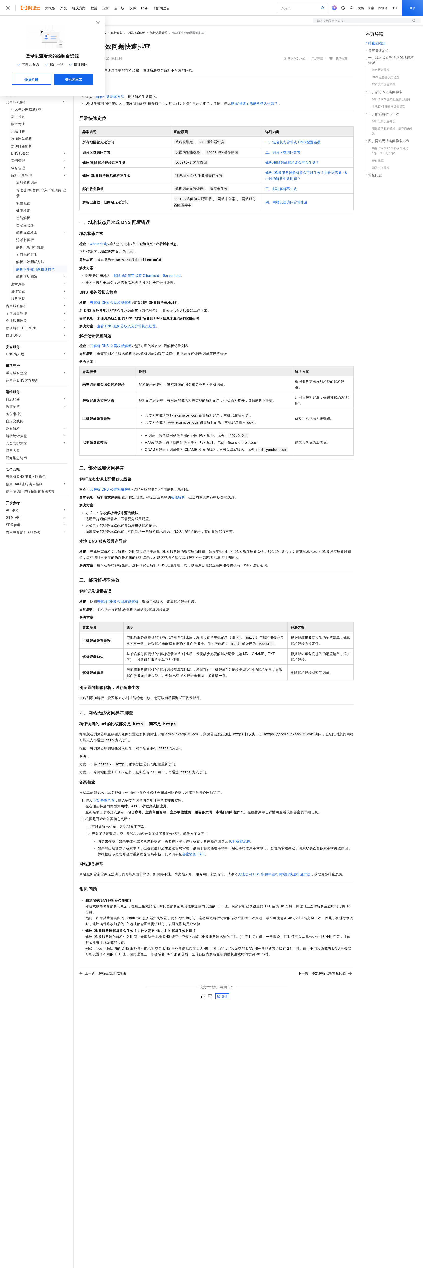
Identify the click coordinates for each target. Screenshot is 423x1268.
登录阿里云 (73, 79)
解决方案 (79, 7)
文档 (361, 8)
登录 (412, 8)
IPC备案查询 (104, 800)
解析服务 (116, 32)
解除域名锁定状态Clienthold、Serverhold (147, 275)
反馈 (224, 996)
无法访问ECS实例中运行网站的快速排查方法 (274, 874)
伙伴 (132, 7)
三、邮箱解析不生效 (281, 188)
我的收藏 (341, 58)
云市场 (119, 7)
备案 (371, 8)
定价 (105, 7)
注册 (395, 8)
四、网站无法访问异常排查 (286, 201)
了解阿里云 (161, 7)
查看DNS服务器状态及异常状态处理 (126, 325)
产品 (63, 7)
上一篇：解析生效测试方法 (105, 973)
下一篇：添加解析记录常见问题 (322, 973)
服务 (144, 7)
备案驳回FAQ (193, 853)
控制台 (382, 8)
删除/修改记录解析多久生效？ (255, 103)
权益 (94, 7)
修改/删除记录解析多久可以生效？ (292, 162)
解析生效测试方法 (110, 96)
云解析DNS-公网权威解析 (110, 302)
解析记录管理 (158, 32)
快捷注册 (31, 79)
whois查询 (98, 243)
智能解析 (178, 497)
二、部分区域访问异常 (283, 152)
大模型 (50, 7)
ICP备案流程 (239, 841)
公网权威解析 (136, 32)
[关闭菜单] (8, 8)
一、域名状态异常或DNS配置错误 (293, 141)
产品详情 (317, 58)
